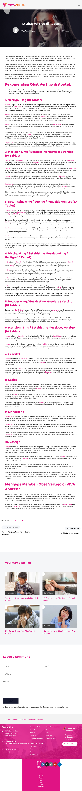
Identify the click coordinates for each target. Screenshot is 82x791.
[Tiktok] (51, 764)
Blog (47, 732)
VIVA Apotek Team (28, 31)
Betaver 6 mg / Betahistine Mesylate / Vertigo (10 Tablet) (38, 303)
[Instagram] (47, 764)
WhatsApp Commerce (36, 738)
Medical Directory (51, 738)
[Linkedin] (59, 764)
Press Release (50, 730)
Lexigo (13, 379)
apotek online (67, 504)
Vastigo (14, 442)
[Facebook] (43, 764)
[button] (41, 719)
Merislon (8, 160)
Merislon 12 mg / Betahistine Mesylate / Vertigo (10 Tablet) (40, 329)
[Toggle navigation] (67, 4)
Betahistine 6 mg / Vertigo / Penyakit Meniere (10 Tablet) (41, 203)
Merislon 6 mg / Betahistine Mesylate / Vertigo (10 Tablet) (39, 153)
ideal (12, 142)
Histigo (7, 262)
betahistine (17, 106)
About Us (32, 730)
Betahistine (19, 160)
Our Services (33, 746)
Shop (31, 749)
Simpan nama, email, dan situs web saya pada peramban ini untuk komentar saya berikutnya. (36, 707)
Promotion (49, 735)
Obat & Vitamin (63, 31)
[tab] (41, 719)
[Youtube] (55, 764)
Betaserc (14, 353)
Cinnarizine (16, 411)
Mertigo (7, 105)
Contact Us (33, 735)
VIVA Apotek (18, 506)
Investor (32, 732)
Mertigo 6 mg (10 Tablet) (25, 100)
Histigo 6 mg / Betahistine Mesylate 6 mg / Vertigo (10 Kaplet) (36, 255)
